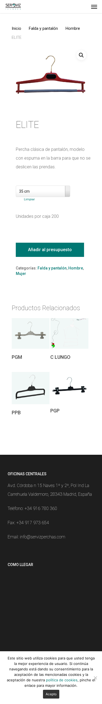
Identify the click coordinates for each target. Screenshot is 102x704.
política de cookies (62, 680)
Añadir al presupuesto (50, 249)
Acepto (51, 694)
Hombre (73, 28)
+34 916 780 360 (40, 508)
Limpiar (29, 199)
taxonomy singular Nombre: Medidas (46, 181)
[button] (81, 55)
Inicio (16, 28)
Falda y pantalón (43, 28)
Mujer (21, 273)
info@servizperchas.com (42, 536)
